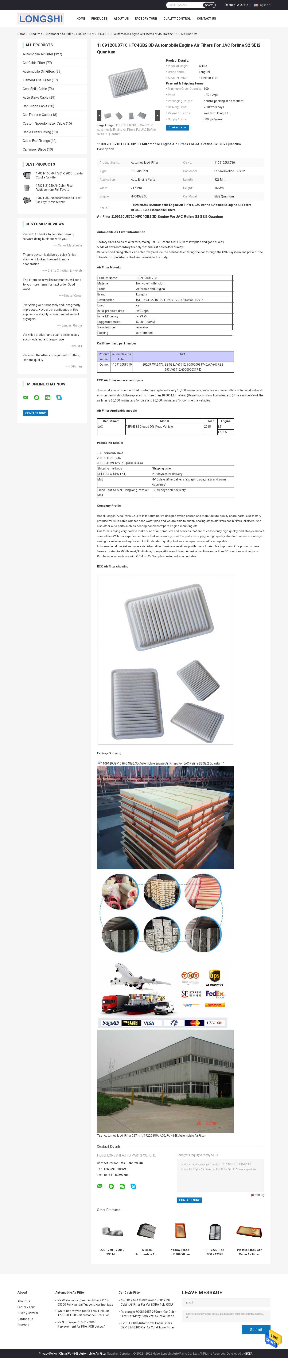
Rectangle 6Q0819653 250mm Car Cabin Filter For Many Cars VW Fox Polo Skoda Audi (148, 1314)
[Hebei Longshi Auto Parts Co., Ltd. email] (28, 398)
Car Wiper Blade (34, 149)
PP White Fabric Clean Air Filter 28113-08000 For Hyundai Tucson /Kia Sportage (85, 1302)
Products (99, 18)
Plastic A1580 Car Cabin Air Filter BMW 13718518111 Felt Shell (249, 1252)
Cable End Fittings (36, 141)
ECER (249, 1353)
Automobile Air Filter (59, 34)
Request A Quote (236, 5)
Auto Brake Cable (35, 97)
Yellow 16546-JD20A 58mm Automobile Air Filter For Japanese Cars (180, 1252)
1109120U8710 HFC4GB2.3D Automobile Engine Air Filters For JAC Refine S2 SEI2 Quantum (126, 130)
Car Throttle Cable (36, 115)
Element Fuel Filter (37, 80)
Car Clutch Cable (35, 106)
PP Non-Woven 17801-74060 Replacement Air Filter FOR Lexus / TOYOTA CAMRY (81, 1325)
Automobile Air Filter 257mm (123, 1135)
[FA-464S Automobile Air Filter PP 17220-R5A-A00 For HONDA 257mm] (146, 1231)
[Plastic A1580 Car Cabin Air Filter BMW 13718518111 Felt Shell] (249, 1231)
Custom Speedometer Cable (44, 123)
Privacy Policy (48, 1353)
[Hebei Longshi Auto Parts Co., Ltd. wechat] (50, 398)
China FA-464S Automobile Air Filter (82, 1353)
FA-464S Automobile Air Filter (186, 1135)
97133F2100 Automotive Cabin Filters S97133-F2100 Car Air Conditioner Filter (147, 1325)
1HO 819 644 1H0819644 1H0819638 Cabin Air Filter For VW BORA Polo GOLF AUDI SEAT (147, 1303)
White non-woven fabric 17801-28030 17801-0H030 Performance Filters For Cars (83, 1313)
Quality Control (177, 18)
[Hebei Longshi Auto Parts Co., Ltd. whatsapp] (39, 398)
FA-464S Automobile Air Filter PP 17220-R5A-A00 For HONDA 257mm (146, 1252)
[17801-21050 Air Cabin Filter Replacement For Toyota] (27, 188)
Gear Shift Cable (35, 89)
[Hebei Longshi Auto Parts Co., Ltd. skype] (61, 397)
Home (81, 18)
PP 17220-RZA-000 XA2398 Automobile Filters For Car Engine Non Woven (215, 1252)
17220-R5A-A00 (154, 1135)
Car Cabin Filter (34, 63)
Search (209, 5)
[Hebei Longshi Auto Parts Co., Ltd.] (40, 18)
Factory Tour (146, 18)
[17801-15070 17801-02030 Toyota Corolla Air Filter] (27, 175)
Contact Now (177, 127)
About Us (121, 18)
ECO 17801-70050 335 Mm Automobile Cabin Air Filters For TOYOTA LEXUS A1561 (112, 1252)
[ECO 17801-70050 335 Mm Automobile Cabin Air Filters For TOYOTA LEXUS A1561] (112, 1231)
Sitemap (23, 1325)
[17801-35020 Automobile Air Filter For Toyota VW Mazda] (27, 200)
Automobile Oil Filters (39, 71)
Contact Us (206, 18)
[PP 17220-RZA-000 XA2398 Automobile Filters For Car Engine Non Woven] (215, 1231)
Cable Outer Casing (37, 132)
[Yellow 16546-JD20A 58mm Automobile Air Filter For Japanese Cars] (180, 1231)
